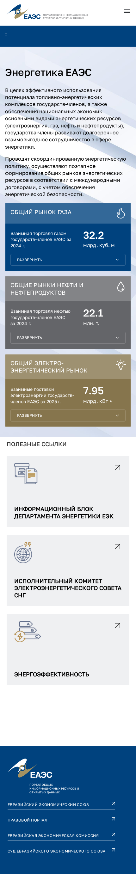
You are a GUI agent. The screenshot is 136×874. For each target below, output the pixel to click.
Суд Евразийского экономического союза (57, 851)
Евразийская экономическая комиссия (53, 835)
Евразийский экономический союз (48, 804)
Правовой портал (27, 820)
